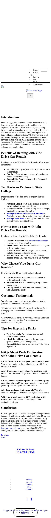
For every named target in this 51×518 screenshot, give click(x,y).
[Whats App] (31, 499)
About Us (34, 73)
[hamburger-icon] (44, 70)
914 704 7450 (26, 452)
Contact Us (38, 84)
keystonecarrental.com (38, 241)
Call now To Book (25, 449)
